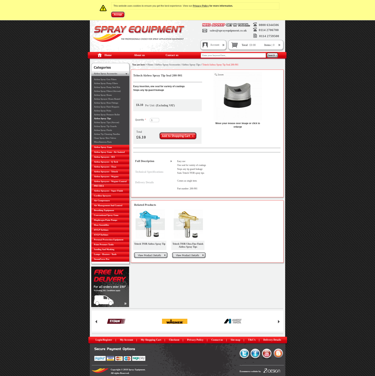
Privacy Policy (201, 5)
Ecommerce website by (250, 371)
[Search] (272, 55)
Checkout (174, 339)
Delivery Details (144, 182)
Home (108, 55)
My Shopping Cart (151, 339)
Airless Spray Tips (191, 64)
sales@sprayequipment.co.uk (228, 30)
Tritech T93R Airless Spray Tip (149, 244)
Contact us (172, 55)
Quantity (140, 119)
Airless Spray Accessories (167, 64)
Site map (235, 339)
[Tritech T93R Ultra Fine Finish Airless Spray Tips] (188, 224)
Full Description (144, 161)
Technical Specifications (149, 171)
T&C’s (251, 339)
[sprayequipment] (139, 34)
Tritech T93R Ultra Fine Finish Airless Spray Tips (187, 245)
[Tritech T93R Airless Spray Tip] (150, 224)
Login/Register (104, 339)
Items (267, 45)
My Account (126, 339)
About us (139, 55)
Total (245, 45)
